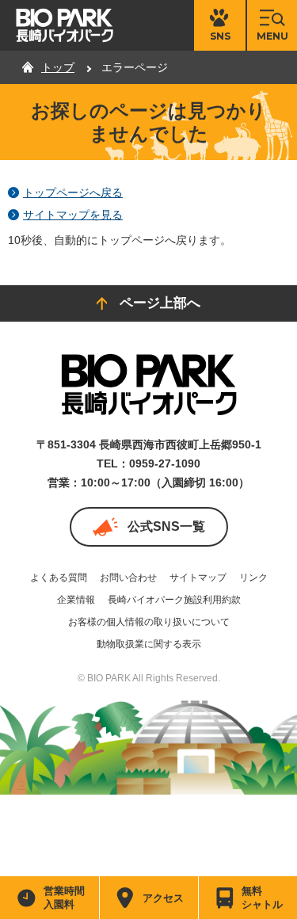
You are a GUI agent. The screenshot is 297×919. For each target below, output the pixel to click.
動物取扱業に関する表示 (149, 644)
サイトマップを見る (73, 214)
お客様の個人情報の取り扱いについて (149, 621)
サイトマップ (198, 577)
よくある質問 (58, 577)
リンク (253, 577)
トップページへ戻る (73, 192)
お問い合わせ (128, 577)
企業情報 (76, 599)
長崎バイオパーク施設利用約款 (174, 599)
